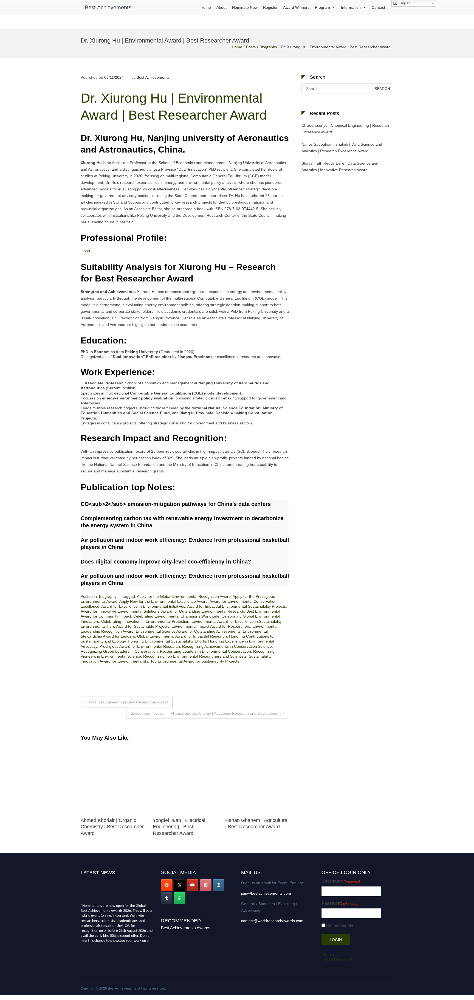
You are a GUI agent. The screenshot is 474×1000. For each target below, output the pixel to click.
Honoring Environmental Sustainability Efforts (167, 641)
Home (206, 7)
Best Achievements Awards (185, 927)
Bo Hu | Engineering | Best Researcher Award (128, 702)
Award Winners (296, 7)
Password (340, 903)
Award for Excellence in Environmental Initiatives (143, 606)
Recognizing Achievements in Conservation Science (227, 646)
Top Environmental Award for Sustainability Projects (194, 661)
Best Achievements (108, 7)
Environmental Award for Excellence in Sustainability (236, 621)
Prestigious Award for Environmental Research (139, 646)
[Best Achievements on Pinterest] (205, 885)
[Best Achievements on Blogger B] (167, 885)
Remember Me (339, 925)
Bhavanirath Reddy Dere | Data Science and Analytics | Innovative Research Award (339, 166)
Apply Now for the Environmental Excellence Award (163, 601)
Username (340, 881)
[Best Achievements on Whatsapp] (179, 898)
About (221, 7)
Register (270, 7)
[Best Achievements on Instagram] (218, 885)
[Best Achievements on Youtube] (192, 885)
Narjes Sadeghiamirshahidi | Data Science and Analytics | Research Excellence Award (341, 147)
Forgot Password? (337, 959)
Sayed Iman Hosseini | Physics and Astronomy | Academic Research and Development (206, 713)
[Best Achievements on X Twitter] (179, 885)
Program (322, 7)
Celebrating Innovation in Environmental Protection (145, 621)
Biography (268, 47)
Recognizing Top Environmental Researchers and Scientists (195, 656)
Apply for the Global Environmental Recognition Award (184, 596)
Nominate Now (245, 7)
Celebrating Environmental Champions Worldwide (176, 616)
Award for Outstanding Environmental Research (202, 611)
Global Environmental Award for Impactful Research (182, 636)
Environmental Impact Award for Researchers (210, 626)
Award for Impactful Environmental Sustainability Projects (236, 606)
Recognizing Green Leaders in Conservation (119, 651)
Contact (378, 7)
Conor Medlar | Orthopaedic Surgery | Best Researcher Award (111, 827)
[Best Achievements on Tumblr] (167, 898)
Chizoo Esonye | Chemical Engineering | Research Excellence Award (345, 128)
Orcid (85, 251)
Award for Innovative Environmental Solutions (120, 611)
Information (351, 7)
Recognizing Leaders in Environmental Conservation (205, 651)
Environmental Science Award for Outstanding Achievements (188, 631)
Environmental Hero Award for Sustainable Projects (125, 626)
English (403, 3)
